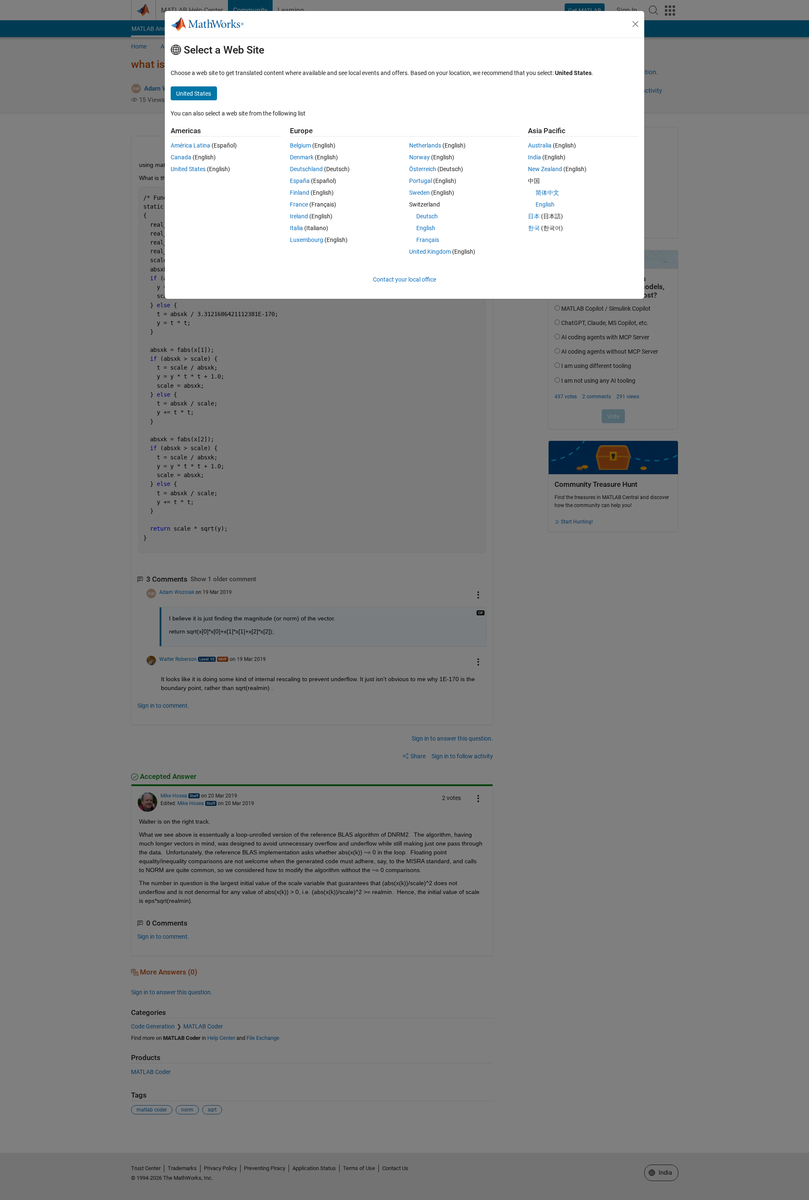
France (299, 204)
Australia (540, 145)
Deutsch (427, 216)
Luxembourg (306, 239)
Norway (419, 157)
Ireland (299, 216)
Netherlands (425, 145)
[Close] (635, 24)
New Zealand (545, 169)
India (534, 157)
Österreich (422, 169)
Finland (299, 192)
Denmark (301, 157)
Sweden (419, 192)
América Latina (190, 145)
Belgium (300, 145)
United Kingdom (430, 251)
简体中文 (547, 192)
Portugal (420, 180)
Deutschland (306, 169)
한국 (534, 228)
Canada (181, 157)
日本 (534, 216)
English (425, 228)
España (300, 180)
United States (188, 169)
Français (427, 239)
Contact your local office (404, 279)
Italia (296, 228)
